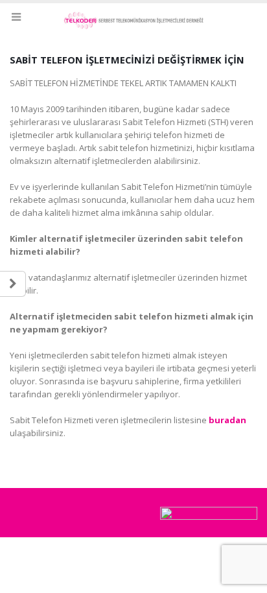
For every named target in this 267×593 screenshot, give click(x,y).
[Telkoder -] (133, 20)
